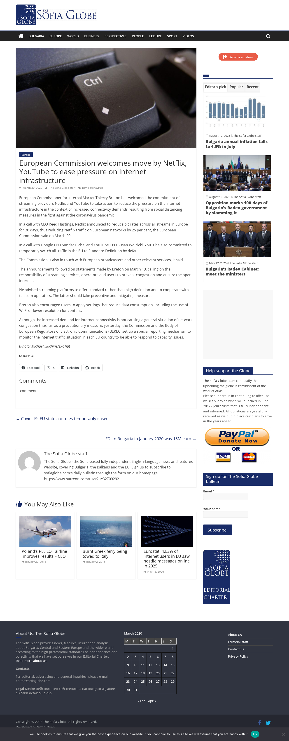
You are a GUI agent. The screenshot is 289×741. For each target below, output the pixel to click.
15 (173, 665)
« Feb (141, 701)
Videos (188, 36)
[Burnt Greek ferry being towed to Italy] (106, 518)
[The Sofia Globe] (21, 36)
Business (91, 36)
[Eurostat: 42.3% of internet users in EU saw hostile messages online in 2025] (167, 518)
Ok (255, 734)
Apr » (152, 701)
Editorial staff (238, 642)
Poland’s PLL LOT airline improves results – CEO (44, 553)
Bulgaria (36, 36)
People (138, 36)
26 (150, 681)
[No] (283, 734)
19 (150, 673)
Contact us (236, 649)
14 (165, 665)
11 (143, 665)
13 (158, 665)
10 (135, 665)
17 (135, 673)
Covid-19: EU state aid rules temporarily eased (62, 418)
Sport (172, 36)
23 (128, 681)
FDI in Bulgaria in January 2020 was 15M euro (150, 438)
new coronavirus (92, 188)
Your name (211, 509)
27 (158, 681)
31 (135, 690)
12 (150, 665)
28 (165, 681)
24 (135, 681)
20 (158, 673)
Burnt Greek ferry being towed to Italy (105, 553)
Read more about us (31, 661)
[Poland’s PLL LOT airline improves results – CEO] (45, 518)
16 (128, 673)
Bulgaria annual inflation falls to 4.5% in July (237, 144)
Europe (55, 36)
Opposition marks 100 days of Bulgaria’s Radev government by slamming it (236, 207)
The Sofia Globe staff (62, 188)
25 (143, 681)
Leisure (155, 36)
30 (128, 690)
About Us (235, 635)
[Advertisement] (238, 324)
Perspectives (115, 36)
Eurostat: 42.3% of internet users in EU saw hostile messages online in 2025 (167, 558)
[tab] (215, 87)
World (73, 36)
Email (208, 491)
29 (173, 681)
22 (173, 673)
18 (143, 673)
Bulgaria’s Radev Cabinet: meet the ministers (232, 271)
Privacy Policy (238, 656)
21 (165, 673)
